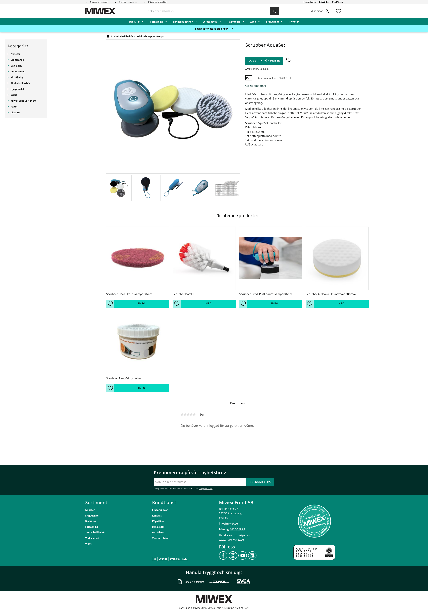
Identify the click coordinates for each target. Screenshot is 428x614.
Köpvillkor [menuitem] (324, 2)
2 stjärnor (185, 414)
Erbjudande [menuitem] (272, 21)
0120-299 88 (237, 529)
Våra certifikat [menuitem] (160, 538)
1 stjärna (182, 414)
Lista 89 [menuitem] (15, 112)
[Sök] (274, 11)
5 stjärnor (194, 414)
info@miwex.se (228, 523)
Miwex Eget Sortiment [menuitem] (23, 100)
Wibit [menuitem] (253, 21)
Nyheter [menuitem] (294, 21)
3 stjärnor (188, 414)
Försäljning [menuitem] (156, 21)
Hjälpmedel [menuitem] (233, 21)
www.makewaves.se (231, 539)
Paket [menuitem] (14, 106)
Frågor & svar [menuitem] (309, 2)
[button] (338, 11)
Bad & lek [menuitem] (134, 21)
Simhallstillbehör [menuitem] (183, 21)
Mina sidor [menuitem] (158, 526)
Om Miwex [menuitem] (337, 2)
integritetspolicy (206, 488)
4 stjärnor (191, 414)
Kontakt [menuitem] (157, 515)
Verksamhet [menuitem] (210, 21)
